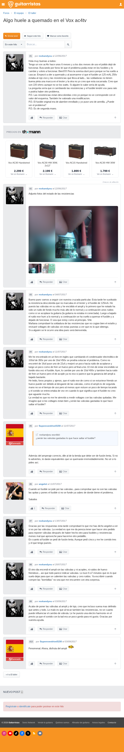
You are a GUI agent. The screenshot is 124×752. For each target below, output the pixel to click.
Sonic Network (28, 722)
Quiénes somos (62, 722)
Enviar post (13, 36)
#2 (31, 189)
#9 (31, 601)
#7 (31, 521)
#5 (31, 426)
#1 (31, 56)
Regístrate (11, 706)
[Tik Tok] (16, 733)
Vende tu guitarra (45, 722)
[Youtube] (10, 733)
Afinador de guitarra (80, 722)
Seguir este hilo (34, 36)
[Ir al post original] (37, 434)
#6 (31, 484)
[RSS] (33, 733)
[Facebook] (22, 733)
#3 (31, 295)
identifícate (25, 706)
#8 (31, 564)
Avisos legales (98, 722)
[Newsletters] (39, 733)
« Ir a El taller (11, 674)
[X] (28, 733)
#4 (31, 352)
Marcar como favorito (59, 36)
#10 (31, 642)
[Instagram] (4, 733)
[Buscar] (68, 44)
